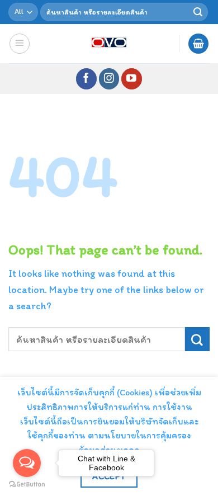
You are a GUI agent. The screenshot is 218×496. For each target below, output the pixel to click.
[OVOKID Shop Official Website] (109, 43)
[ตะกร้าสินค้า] (198, 44)
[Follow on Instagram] (109, 78)
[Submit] (197, 12)
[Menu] (20, 44)
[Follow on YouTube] (131, 78)
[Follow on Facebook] (86, 78)
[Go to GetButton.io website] (27, 484)
